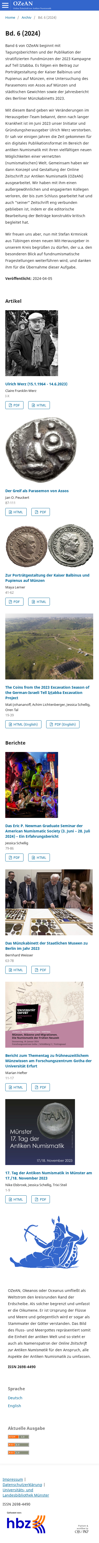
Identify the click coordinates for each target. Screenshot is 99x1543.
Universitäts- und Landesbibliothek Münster (26, 1492)
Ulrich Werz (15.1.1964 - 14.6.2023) (36, 383)
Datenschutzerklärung (22, 1484)
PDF (16, 405)
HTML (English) (25, 724)
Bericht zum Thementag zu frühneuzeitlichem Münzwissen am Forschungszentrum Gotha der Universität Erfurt (48, 1060)
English (14, 1405)
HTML (41, 405)
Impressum (13, 1479)
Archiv (26, 17)
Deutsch (15, 1397)
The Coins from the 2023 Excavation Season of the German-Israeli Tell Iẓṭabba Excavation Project (47, 692)
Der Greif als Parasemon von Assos (37, 490)
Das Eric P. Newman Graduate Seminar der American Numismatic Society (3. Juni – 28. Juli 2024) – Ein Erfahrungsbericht (47, 831)
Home (10, 17)
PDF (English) (65, 724)
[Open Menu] (5, 5)
